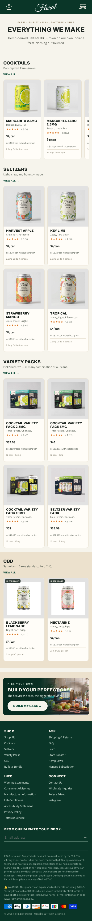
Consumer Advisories (17, 788)
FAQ (51, 743)
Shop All (9, 737)
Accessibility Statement (18, 806)
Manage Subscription (62, 767)
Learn (52, 749)
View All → (11, 74)
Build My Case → (27, 706)
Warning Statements (16, 783)
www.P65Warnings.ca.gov (18, 898)
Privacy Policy (12, 812)
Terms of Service (14, 818)
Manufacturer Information (20, 794)
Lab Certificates (13, 800)
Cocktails (9, 743)
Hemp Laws (56, 761)
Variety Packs (12, 755)
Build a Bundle (13, 767)
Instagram (55, 800)
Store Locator (57, 755)
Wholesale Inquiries (60, 788)
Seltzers (9, 749)
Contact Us (55, 783)
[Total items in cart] (83, 7)
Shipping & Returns (60, 737)
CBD (6, 761)
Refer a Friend (57, 794)
